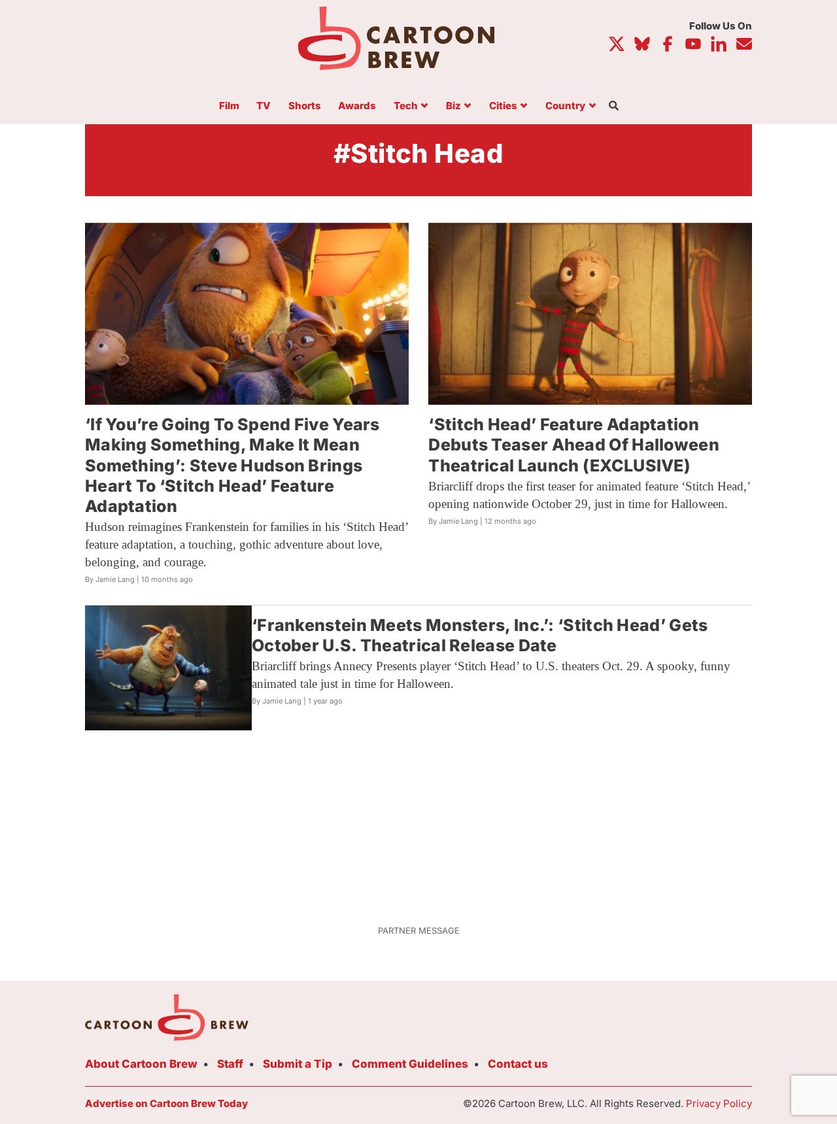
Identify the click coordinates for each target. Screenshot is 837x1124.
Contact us (518, 1063)
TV (263, 106)
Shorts (304, 106)
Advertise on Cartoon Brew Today (166, 1103)
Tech (406, 106)
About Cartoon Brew (141, 1063)
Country (565, 106)
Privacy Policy (719, 1103)
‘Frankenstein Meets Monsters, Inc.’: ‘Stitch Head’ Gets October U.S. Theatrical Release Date (480, 635)
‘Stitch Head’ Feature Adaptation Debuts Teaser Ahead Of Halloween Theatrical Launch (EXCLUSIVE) (573, 445)
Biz (453, 106)
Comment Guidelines (410, 1063)
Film (229, 106)
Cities (503, 106)
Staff (230, 1063)
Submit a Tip (297, 1063)
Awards (357, 106)
